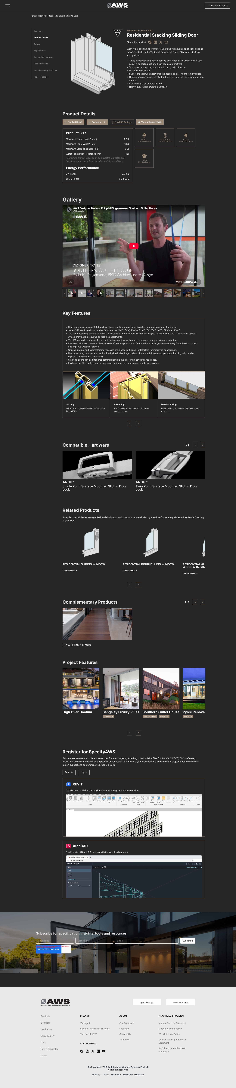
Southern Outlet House (161, 712)
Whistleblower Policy (169, 1034)
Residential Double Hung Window (148, 564)
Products (42, 16)
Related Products (41, 64)
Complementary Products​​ (45, 70)
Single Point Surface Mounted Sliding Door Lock (94, 488)
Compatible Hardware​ (44, 57)
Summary (38, 31)
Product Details (41, 37)
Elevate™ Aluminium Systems (95, 1028)
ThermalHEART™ (88, 1034)
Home (33, 16)
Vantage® (85, 1023)
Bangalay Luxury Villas (121, 712)
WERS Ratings (124, 122)
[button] (217, 5)
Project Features (41, 77)
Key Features (39, 50)
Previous (129, 423)
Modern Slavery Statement (172, 1023)
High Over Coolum (77, 712)
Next (138, 423)
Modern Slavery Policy (170, 1028)
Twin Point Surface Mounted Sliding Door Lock (166, 488)
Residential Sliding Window (84, 564)
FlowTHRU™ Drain (77, 645)
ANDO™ (68, 482)
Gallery (37, 44)
